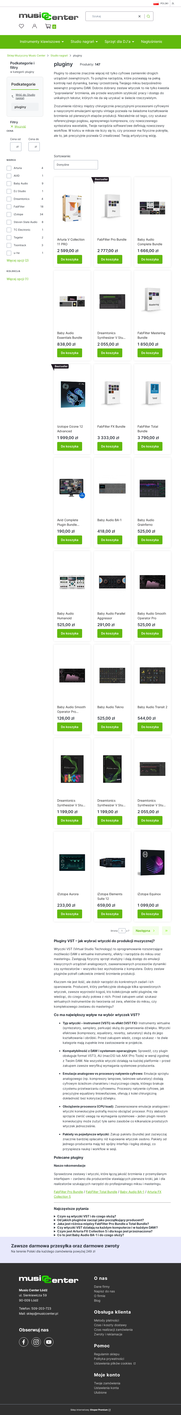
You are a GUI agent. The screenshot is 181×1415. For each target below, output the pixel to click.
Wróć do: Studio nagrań (25, 96)
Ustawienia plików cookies (113, 1363)
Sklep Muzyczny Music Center (26, 55)
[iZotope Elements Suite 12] (112, 862)
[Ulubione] (22, 26)
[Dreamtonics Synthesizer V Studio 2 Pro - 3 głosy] (112, 769)
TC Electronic (22, 229)
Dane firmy (102, 1286)
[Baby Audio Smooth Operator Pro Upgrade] (72, 675)
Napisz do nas (104, 1291)
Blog (97, 1300)
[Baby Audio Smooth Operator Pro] (153, 582)
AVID (17, 175)
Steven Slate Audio (25, 222)
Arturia (18, 168)
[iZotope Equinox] (153, 862)
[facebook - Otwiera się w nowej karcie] (23, 1342)
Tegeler (18, 237)
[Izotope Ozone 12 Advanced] (72, 395)
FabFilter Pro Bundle (68, 1192)
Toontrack (20, 245)
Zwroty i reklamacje (108, 1334)
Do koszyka (69, 259)
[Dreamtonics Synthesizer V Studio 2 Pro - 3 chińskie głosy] (72, 769)
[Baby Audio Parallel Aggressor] (112, 582)
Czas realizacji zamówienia (113, 1329)
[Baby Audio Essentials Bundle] (72, 301)
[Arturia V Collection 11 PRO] (72, 208)
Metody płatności (106, 1320)
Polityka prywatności (109, 1359)
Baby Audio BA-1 (132, 1192)
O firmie (99, 1296)
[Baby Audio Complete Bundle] (153, 208)
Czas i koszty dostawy (110, 1325)
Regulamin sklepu (106, 1354)
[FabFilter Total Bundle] (153, 395)
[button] (148, 16)
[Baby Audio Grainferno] (153, 488)
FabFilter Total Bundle (101, 1192)
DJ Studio (20, 191)
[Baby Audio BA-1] (112, 488)
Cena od (15, 139)
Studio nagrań (59, 55)
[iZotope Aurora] (72, 862)
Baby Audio (21, 183)
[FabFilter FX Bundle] (112, 395)
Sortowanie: (62, 156)
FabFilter (19, 206)
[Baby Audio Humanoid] (72, 582)
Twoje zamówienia (107, 1383)
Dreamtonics (21, 198)
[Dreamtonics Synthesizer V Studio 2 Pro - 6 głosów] (112, 301)
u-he (17, 253)
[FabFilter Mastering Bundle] (153, 301)
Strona (114, 930)
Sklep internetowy (89, 1409)
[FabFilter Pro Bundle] (112, 208)
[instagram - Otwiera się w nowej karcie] (36, 1342)
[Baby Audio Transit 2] (153, 675)
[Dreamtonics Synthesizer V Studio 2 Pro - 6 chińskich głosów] (153, 769)
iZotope (18, 214)
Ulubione (100, 1392)
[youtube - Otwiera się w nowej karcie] (48, 1342)
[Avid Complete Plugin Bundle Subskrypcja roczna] (72, 488)
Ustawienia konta (106, 1388)
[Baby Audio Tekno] (112, 675)
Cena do (33, 139)
